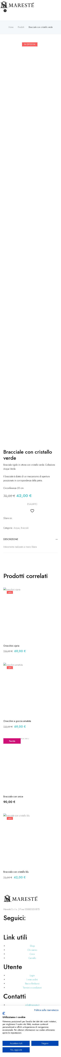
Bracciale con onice (13, 796)
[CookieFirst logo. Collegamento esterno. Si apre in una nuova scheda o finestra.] (4, 1013)
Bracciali (25, 528)
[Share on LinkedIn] (20, 518)
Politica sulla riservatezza (46, 1010)
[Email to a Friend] (28, 518)
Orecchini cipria (11, 645)
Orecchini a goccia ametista (17, 721)
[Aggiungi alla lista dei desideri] (30, 510)
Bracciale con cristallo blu (16, 871)
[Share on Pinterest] (24, 518)
